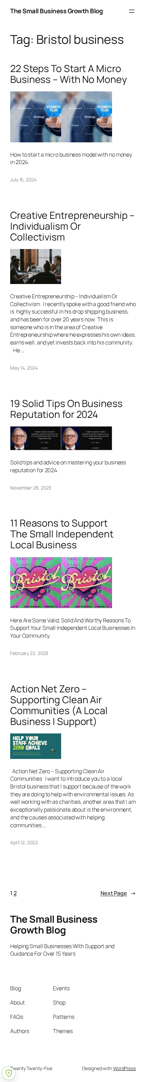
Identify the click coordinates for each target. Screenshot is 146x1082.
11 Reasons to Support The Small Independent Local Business (61, 534)
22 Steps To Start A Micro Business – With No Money (68, 74)
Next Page (118, 893)
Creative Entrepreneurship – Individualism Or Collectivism (72, 226)
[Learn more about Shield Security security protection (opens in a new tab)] (9, 1073)
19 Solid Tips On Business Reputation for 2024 (66, 409)
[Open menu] (132, 11)
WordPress (124, 1068)
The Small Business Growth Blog (56, 10)
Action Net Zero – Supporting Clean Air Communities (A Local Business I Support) (59, 705)
